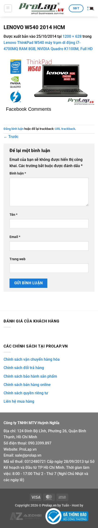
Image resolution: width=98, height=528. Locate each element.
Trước (11, 136)
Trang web (17, 259)
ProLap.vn (28, 449)
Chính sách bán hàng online (27, 384)
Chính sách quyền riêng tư (26, 393)
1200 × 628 (72, 36)
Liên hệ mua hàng (19, 401)
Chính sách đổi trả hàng (24, 367)
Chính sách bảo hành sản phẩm (30, 376)
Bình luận (18, 173)
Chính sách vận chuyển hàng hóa (32, 359)
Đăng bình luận (14, 129)
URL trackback (65, 129)
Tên (13, 215)
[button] (8, 8)
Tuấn (65, 505)
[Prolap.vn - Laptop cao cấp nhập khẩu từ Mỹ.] (41, 8)
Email (15, 237)
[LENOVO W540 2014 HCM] (49, 81)
